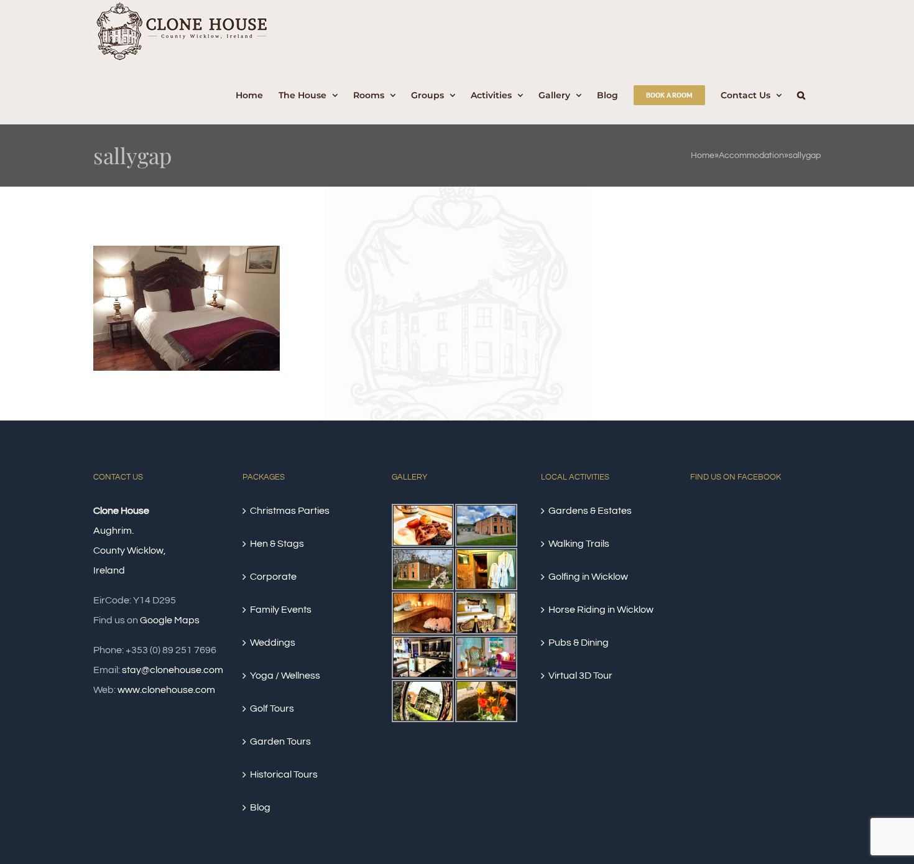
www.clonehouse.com (166, 690)
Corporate (273, 577)
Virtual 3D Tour (580, 676)
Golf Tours (272, 708)
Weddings (272, 643)
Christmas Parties (290, 511)
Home (702, 155)
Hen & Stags (277, 544)
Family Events (281, 610)
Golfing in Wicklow (588, 577)
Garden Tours (280, 741)
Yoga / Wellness (285, 676)
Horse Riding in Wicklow (600, 610)
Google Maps (170, 620)
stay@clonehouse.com (172, 670)
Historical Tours (284, 774)
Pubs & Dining (578, 643)
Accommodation (751, 155)
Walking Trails (578, 544)
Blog (260, 807)
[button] (801, 93)
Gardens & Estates (590, 511)
